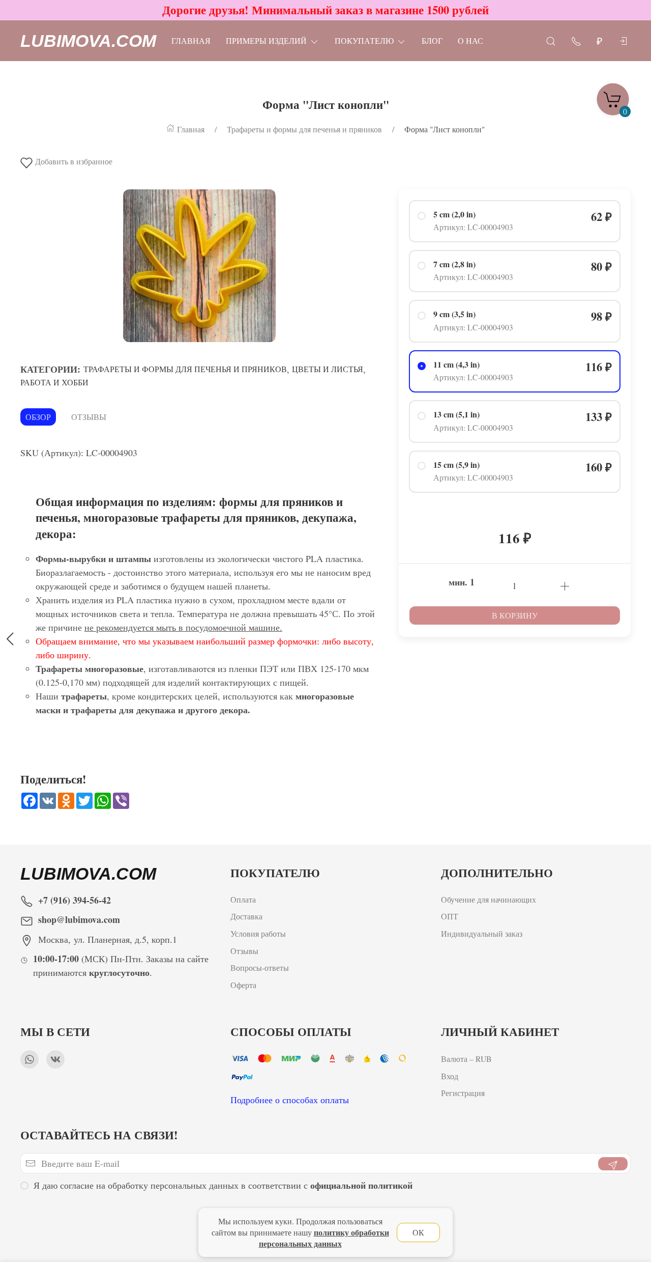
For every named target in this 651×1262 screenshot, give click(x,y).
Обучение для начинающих (490, 899)
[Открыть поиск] (551, 40)
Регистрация (463, 1092)
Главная (191, 40)
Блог (432, 40)
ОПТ (451, 916)
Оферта (243, 984)
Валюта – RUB (466, 1058)
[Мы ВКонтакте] (55, 1059)
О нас (470, 40)
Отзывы (88, 416)
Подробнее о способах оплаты (289, 1099)
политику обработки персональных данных (324, 1237)
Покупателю (364, 40)
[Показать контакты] (576, 40)
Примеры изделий (266, 40)
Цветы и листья (327, 368)
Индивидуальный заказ (481, 934)
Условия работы (258, 934)
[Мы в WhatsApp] (29, 1059)
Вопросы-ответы (259, 968)
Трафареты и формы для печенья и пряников (185, 368)
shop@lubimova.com (79, 919)
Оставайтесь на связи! (99, 1135)
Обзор (38, 416)
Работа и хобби (54, 382)
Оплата (243, 899)
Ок (418, 1232)
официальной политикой (361, 1185)
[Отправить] (613, 1164)
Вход (449, 1075)
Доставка (246, 916)
